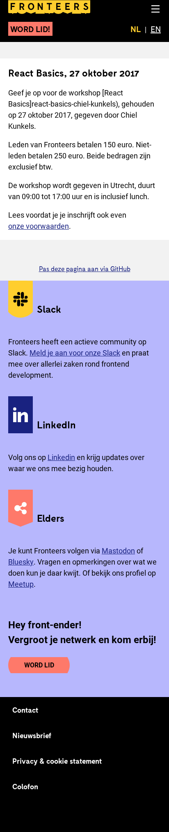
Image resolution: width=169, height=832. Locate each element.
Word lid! (30, 29)
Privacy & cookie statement (57, 760)
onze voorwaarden (38, 226)
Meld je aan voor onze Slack (75, 353)
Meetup (21, 584)
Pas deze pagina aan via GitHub (84, 268)
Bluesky (21, 562)
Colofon (25, 786)
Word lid (39, 665)
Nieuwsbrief (31, 735)
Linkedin (61, 457)
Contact (25, 709)
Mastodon (118, 550)
